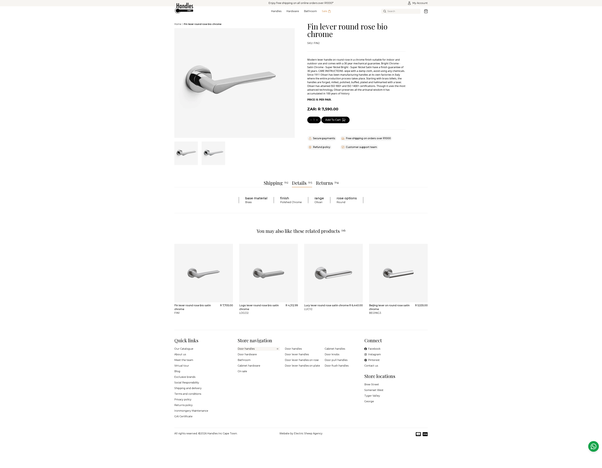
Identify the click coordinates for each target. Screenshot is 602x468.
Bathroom (310, 11)
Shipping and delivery (188, 388)
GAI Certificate (183, 416)
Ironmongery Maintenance (191, 410)
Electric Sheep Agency (308, 433)
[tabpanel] (234, 83)
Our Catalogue (183, 348)
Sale (324, 11)
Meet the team (183, 360)
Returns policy (183, 405)
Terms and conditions (187, 393)
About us (180, 354)
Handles (276, 11)
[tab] (186, 153)
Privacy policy (182, 399)
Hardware (292, 11)
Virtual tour (181, 365)
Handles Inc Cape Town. (222, 433)
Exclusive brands (184, 376)
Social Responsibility (186, 382)
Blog (177, 371)
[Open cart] (426, 11)
